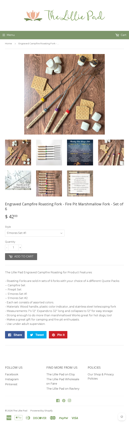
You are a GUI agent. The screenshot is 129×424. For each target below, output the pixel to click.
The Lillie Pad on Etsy (60, 374)
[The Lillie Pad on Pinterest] (64, 401)
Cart (123, 35)
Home (8, 43)
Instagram (12, 379)
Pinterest (11, 384)
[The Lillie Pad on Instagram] (69, 401)
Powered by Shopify (41, 410)
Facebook (11, 374)
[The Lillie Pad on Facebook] (58, 401)
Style (8, 226)
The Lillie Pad (20, 410)
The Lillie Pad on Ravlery (62, 388)
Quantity (10, 241)
